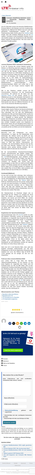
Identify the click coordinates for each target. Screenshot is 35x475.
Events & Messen (6, 463)
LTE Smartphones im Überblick (10, 297)
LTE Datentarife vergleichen (9, 299)
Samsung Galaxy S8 (7, 95)
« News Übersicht (6, 15)
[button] (9, 323)
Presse (31, 463)
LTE (5, 156)
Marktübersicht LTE (7, 295)
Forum (5, 365)
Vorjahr (3, 69)
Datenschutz (17, 465)
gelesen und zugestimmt (18, 411)
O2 (32, 34)
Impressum (23, 463)
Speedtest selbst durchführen (10, 294)
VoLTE (21, 214)
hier (17, 341)
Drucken (5, 359)
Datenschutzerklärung (11, 410)
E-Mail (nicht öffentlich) (11, 404)
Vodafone (27, 33)
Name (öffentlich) (9, 398)
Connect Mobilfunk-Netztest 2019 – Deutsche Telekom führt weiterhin (18, 19)
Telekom (24, 180)
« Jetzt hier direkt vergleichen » (13, 350)
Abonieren (6, 361)
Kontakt (15, 463)
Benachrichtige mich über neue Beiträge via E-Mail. (16, 418)
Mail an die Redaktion (9, 363)
